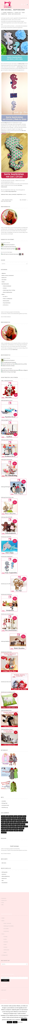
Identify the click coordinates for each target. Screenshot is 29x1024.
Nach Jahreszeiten (5, 283)
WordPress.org (5, 807)
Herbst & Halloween (7, 286)
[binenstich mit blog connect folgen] (22, 254)
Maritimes (6, 941)
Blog (2, 904)
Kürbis (13, 824)
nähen (10, 194)
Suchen (5, 980)
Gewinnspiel (4, 820)
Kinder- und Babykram (7, 298)
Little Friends (18, 824)
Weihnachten (4, 832)
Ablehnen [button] (9, 1022)
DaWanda (3, 194)
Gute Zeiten (4, 279)
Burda (25, 816)
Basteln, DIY (4, 277)
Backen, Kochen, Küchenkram (8, 275)
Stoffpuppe (16, 830)
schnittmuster (21, 828)
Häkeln (3, 281)
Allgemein (4, 273)
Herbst (3, 822)
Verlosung (20, 830)
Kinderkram (25, 822)
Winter (5, 952)
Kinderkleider (20, 822)
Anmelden (4, 801)
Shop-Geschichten (16, 14)
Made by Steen (21, 63)
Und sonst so (5, 305)
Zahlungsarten (4, 872)
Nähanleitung (12, 826)
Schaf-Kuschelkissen (8, 828)
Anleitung (3, 816)
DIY (16, 818)
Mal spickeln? (24, 199)
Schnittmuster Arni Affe (5, 583)
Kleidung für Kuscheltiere (9, 926)
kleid (2, 824)
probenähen (14, 194)
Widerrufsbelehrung (6, 876)
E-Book (6, 194)
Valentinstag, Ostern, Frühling (9, 290)
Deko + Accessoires (7, 923)
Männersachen (6, 300)
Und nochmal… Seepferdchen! (13, 10)
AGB (2, 880)
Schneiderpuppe (15, 828)
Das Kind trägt (4, 818)
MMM (8, 826)
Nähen (9, 14)
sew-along (3, 830)
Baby (7, 816)
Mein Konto (4, 862)
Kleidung (6, 824)
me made (23, 824)
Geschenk (23, 818)
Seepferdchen (19, 194)
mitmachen (3, 826)
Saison (3, 934)
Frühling (5, 936)
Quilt (2, 828)
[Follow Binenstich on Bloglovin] (20, 254)
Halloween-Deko (19, 820)
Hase (24, 820)
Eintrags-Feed (4, 803)
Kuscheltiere (6, 928)
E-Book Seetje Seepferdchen (10, 191)
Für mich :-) (5, 296)
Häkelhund (7, 822)
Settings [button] (15, 1022)
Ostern (21, 826)
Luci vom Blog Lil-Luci (5, 122)
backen (16, 816)
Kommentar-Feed (5, 805)
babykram (11, 816)
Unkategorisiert (5, 955)
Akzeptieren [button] (24, 1019)
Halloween (14, 820)
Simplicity (11, 830)
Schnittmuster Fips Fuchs (6, 681)
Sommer (5, 288)
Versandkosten (4, 882)
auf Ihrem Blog (20, 66)
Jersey (15, 822)
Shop (7, 830)
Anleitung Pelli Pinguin (5, 486)
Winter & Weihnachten (7, 292)
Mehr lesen (15, 349)
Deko (13, 818)
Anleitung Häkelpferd (5, 641)
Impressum (4, 874)
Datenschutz (4, 878)
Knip (10, 824)
